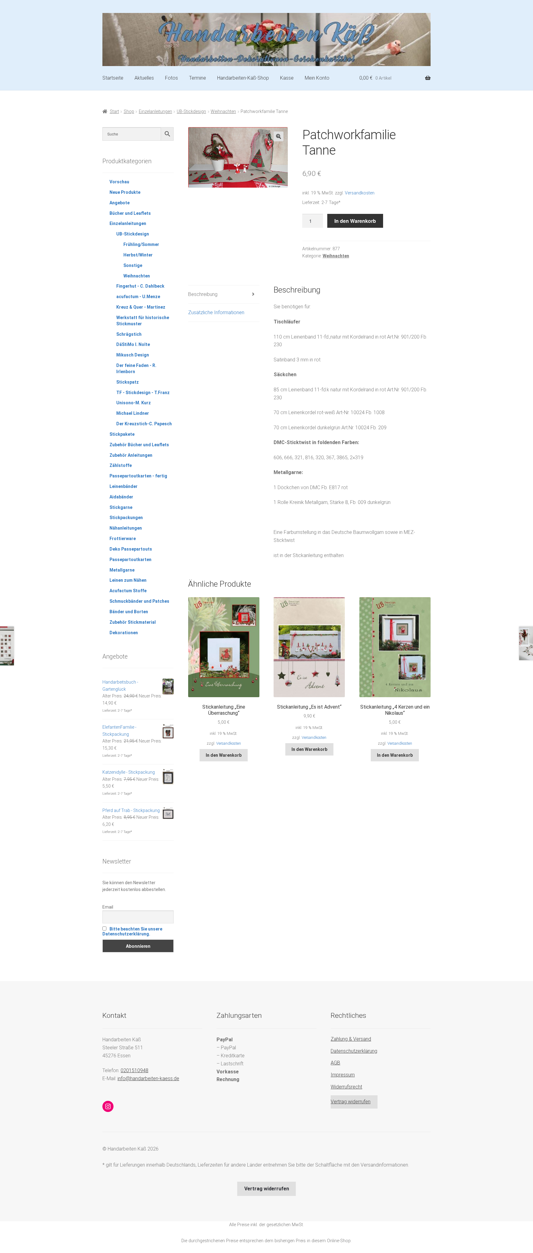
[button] (278, 136)
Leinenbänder (123, 486)
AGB (335, 1063)
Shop (129, 111)
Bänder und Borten (128, 611)
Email (107, 907)
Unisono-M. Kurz (133, 402)
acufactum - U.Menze (138, 296)
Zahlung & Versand (351, 1039)
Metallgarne (121, 570)
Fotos (171, 78)
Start (114, 111)
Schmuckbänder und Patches (139, 601)
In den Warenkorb (355, 220)
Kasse (287, 78)
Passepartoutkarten (130, 559)
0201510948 (134, 1070)
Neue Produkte (124, 192)
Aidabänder (121, 496)
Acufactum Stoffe (128, 590)
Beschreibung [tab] (202, 294)
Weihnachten (223, 111)
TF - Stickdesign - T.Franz (143, 392)
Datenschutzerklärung (354, 1051)
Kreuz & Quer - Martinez (140, 307)
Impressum (343, 1075)
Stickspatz (127, 382)
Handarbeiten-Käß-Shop (243, 78)
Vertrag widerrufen (350, 1102)
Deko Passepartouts (130, 549)
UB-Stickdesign (191, 111)
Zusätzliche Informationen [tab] (216, 312)
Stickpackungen (126, 517)
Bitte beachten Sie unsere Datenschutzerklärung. (132, 931)
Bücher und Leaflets (130, 213)
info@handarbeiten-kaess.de (148, 1078)
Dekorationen (123, 632)
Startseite (112, 78)
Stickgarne (120, 507)
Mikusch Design (132, 354)
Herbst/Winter (138, 254)
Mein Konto (317, 78)
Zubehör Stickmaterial (132, 622)
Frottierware (122, 538)
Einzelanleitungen (155, 111)
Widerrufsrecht (346, 1087)
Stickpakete (121, 434)
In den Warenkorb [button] (224, 755)
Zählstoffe (120, 465)
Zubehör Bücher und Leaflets (139, 444)
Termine (197, 78)
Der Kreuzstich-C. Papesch (144, 423)
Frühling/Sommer (141, 244)
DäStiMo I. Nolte (133, 344)
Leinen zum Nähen (128, 580)
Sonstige (132, 265)
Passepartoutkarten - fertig (138, 475)
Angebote (119, 202)
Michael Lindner (132, 413)
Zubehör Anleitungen (130, 455)
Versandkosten (359, 193)
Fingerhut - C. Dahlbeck (140, 286)
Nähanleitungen (125, 528)
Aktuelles (144, 78)
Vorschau (119, 181)
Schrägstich (129, 334)
